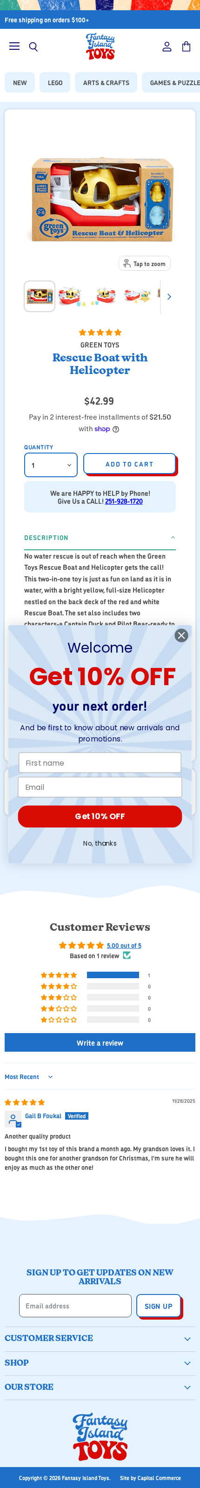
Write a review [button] (100, 1042)
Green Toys (100, 344)
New (20, 82)
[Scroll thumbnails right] (167, 297)
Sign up (159, 1306)
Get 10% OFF (100, 816)
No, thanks (100, 842)
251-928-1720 (124, 501)
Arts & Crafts (106, 82)
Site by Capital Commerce (150, 1477)
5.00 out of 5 (124, 945)
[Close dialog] (181, 635)
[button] (100, 332)
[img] (25, 1101)
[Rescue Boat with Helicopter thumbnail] (39, 296)
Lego (55, 82)
